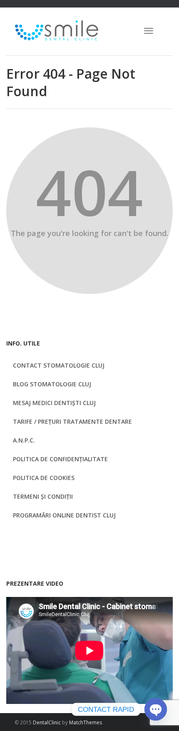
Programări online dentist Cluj (64, 515)
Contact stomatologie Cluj (58, 365)
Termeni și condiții (43, 496)
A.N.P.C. (24, 440)
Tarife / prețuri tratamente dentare (72, 421)
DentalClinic (47, 722)
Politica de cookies (44, 478)
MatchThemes (85, 722)
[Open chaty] (155, 710)
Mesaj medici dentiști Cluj (54, 403)
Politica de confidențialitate (60, 459)
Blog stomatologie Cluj (52, 384)
